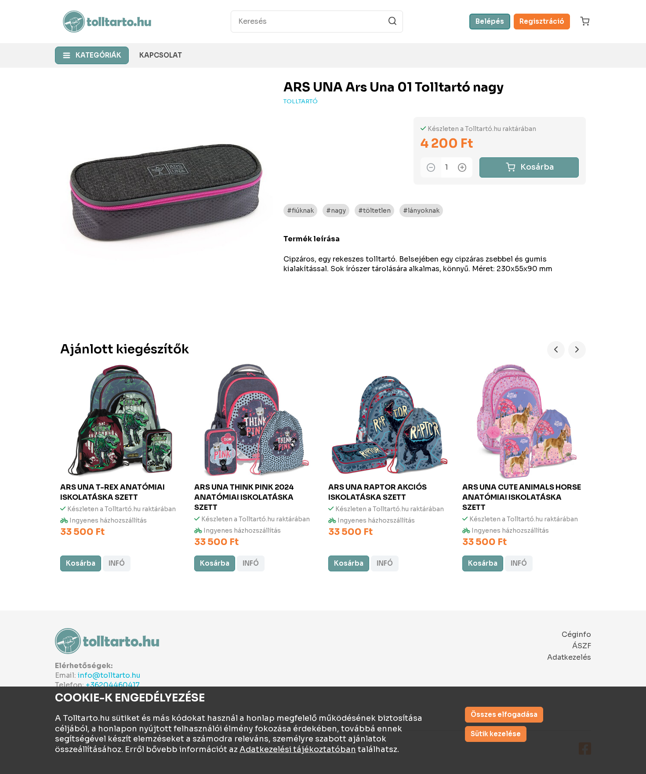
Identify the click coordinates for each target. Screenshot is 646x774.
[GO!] (392, 21)
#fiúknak (300, 210)
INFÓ (117, 563)
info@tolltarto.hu (109, 675)
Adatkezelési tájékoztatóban (298, 749)
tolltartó (300, 101)
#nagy (336, 210)
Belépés (489, 21)
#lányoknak (421, 210)
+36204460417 (113, 685)
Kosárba (537, 167)
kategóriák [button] (98, 55)
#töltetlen (374, 210)
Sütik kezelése (496, 734)
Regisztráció (541, 21)
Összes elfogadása (504, 714)
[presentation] (556, 350)
